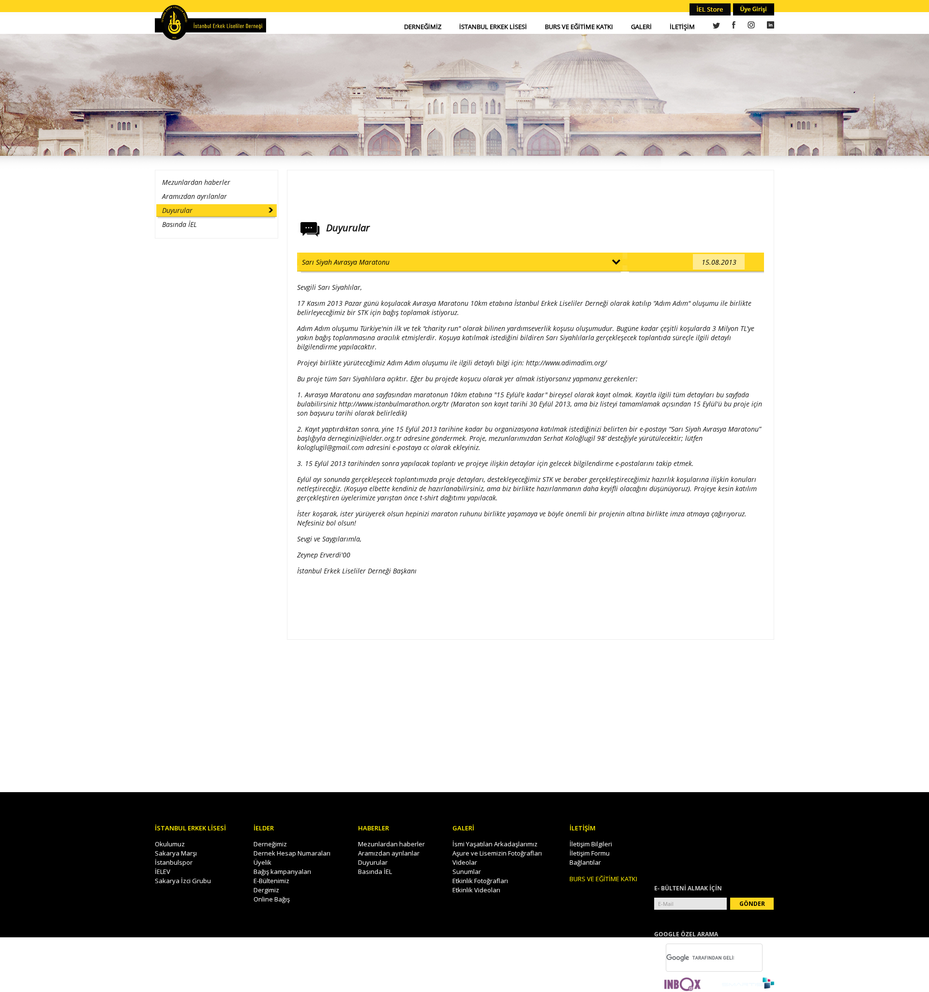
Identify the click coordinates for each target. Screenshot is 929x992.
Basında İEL (179, 224)
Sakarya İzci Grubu (183, 880)
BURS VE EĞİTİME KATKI (579, 26)
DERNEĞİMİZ (422, 26)
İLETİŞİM (682, 26)
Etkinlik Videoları (476, 890)
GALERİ (641, 26)
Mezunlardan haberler (196, 182)
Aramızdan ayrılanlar (194, 196)
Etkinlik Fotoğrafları (480, 880)
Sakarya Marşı (176, 853)
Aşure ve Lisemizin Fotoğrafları (497, 853)
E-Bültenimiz (271, 880)
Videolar (464, 862)
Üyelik (262, 862)
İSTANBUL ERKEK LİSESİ (493, 26)
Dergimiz (266, 890)
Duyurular (177, 210)
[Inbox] (682, 984)
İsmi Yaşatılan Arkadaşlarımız (495, 844)
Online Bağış (272, 899)
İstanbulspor (174, 862)
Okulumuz (170, 844)
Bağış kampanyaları (282, 871)
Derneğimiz (270, 844)
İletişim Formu (589, 853)
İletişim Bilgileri (590, 844)
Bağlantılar (585, 862)
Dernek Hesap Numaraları (292, 853)
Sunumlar (466, 871)
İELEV (162, 871)
